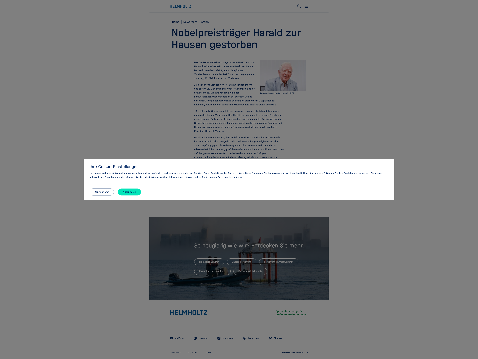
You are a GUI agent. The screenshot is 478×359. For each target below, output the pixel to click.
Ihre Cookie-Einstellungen (114, 166)
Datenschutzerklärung (230, 177)
